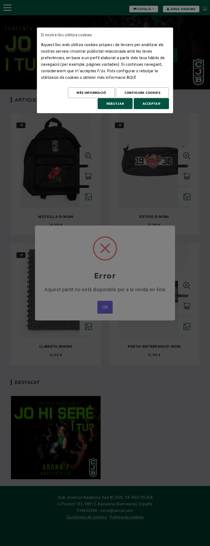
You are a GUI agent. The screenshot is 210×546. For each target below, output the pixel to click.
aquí (131, 77)
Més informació (91, 92)
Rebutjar (115, 103)
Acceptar (151, 103)
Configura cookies (142, 92)
